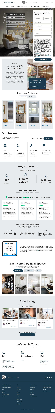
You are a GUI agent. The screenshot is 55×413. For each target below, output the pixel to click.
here (38, 250)
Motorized (36, 6)
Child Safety (32, 394)
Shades (12, 6)
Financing (32, 392)
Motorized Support (33, 396)
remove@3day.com (37, 53)
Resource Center (44, 6)
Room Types (18, 270)
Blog (18, 394)
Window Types (29, 270)
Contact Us (32, 389)
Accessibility (19, 402)
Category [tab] (23, 97)
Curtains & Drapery (5, 394)
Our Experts (19, 389)
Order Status (32, 387)
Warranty (31, 390)
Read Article (13, 326)
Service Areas (4, 397)
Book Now (48, 138)
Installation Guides (20, 397)
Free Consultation (9, 2)
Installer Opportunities (47, 390)
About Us (19, 387)
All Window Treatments (6, 387)
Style (38, 270)
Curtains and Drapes (21, 6)
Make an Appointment (47, 387)
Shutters (30, 6)
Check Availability (43, 59)
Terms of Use (48, 55)
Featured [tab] (31, 96)
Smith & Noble (32, 397)
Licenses (18, 404)
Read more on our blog (27, 334)
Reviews (18, 392)
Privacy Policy (38, 56)
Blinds (7, 6)
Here (24, 358)
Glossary (18, 396)
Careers (44, 389)
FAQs (18, 390)
